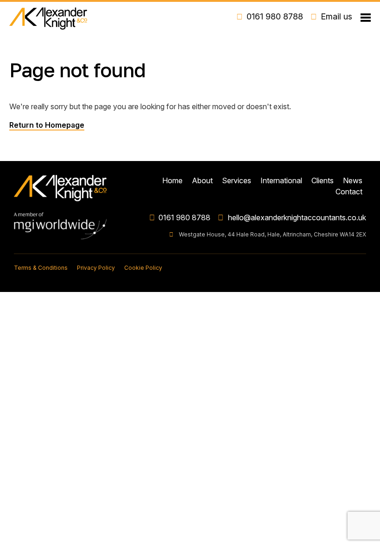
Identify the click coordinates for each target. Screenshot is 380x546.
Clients (322, 180)
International (281, 180)
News (352, 180)
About (202, 180)
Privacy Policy (96, 267)
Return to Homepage (46, 125)
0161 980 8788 (184, 217)
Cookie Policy (143, 267)
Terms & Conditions (41, 267)
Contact (349, 191)
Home (172, 180)
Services (236, 180)
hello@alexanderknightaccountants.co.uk (297, 217)
